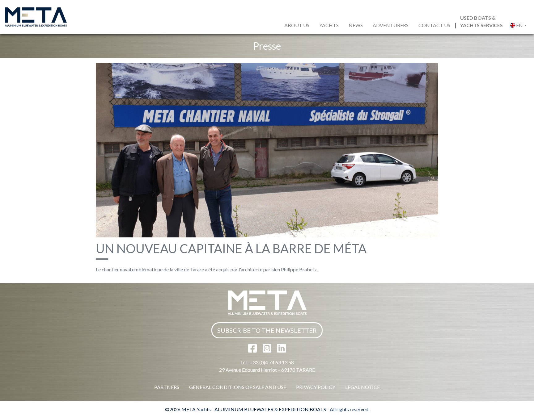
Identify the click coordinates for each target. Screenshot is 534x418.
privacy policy (315, 387)
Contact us (434, 25)
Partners (166, 387)
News (356, 25)
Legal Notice (362, 387)
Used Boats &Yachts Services (481, 21)
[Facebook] (253, 350)
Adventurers (391, 25)
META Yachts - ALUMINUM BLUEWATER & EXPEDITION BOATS (253, 409)
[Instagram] (267, 350)
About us (296, 25)
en (519, 25)
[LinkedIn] (281, 350)
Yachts (329, 25)
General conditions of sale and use (237, 387)
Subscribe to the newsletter (267, 330)
